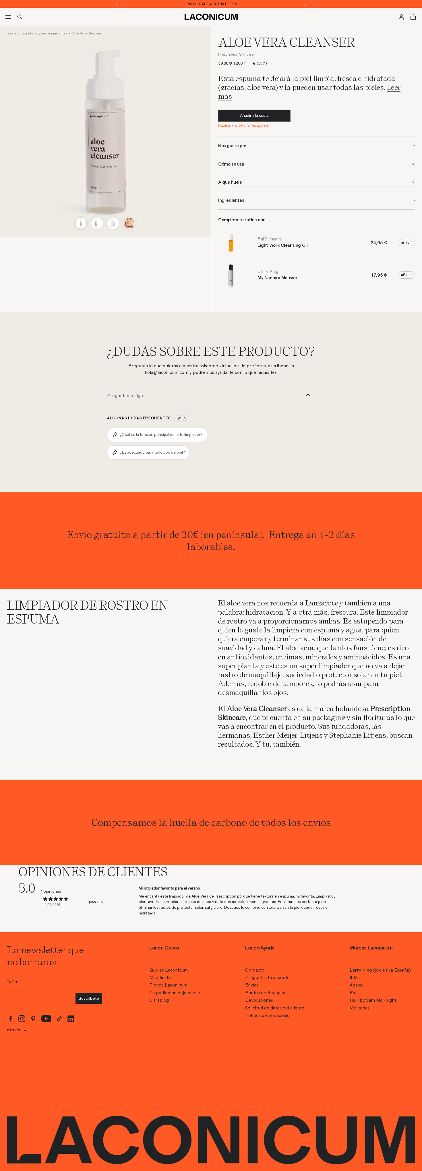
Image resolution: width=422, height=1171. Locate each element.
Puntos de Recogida (266, 993)
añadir (406, 242)
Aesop (356, 985)
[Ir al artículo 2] (97, 223)
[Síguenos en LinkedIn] (70, 1018)
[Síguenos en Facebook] (10, 1018)
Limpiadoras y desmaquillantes (42, 33)
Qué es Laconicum (168, 970)
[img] (55, 899)
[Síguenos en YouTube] (46, 1018)
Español (14, 1030)
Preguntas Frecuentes (268, 977)
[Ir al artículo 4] (129, 223)
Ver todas (359, 1008)
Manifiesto (160, 977)
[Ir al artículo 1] (81, 223)
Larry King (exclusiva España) (380, 970)
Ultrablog (159, 1000)
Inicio (9, 33)
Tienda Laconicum (168, 985)
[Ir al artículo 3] (113, 223)
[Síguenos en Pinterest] (33, 1018)
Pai (353, 993)
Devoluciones (259, 1000)
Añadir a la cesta (254, 116)
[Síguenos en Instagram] (21, 1018)
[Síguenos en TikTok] (59, 1018)
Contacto (254, 970)
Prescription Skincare (236, 55)
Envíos (252, 985)
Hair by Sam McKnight (373, 1000)
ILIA (354, 977)
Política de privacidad (267, 1015)
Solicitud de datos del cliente (274, 1008)
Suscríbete (89, 998)
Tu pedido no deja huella (174, 993)
